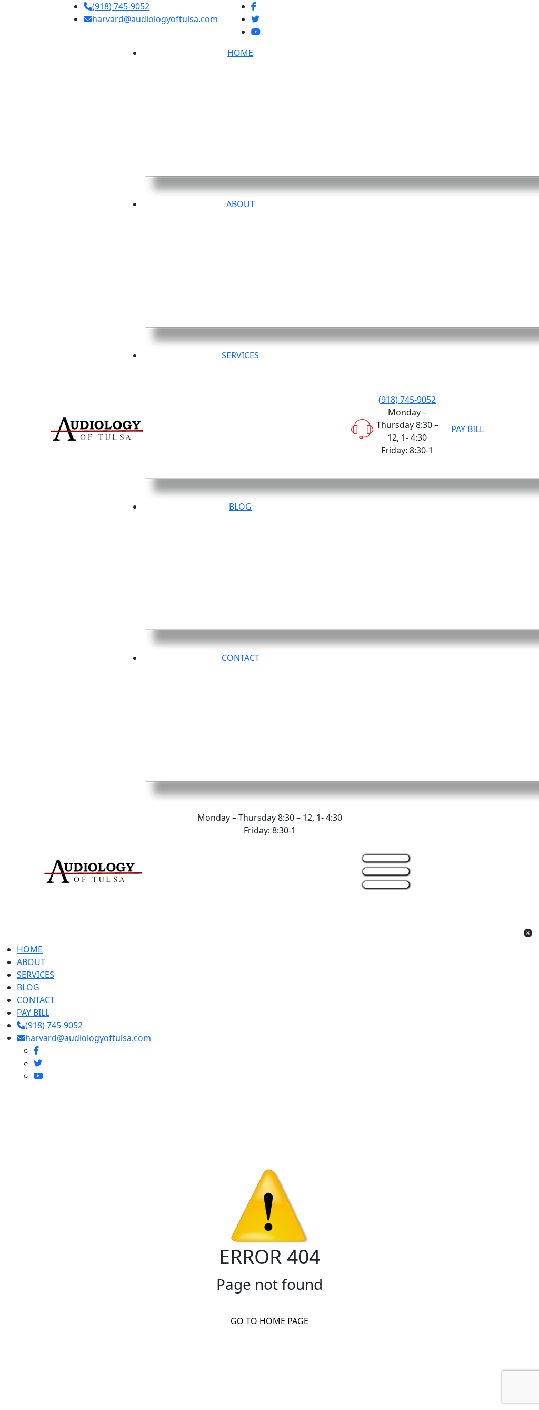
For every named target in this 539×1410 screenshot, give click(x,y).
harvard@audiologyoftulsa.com (155, 19)
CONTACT (36, 1000)
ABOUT (31, 962)
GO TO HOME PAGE (269, 1321)
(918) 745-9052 (120, 6)
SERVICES (35, 974)
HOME (30, 949)
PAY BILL (467, 429)
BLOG (28, 987)
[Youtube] (256, 31)
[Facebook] (253, 6)
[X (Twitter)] (255, 19)
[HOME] (93, 870)
